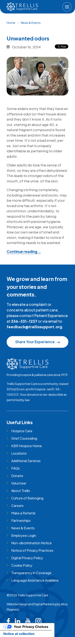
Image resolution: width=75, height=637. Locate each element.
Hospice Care (21, 431)
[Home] (22, 7)
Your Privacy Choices (31, 627)
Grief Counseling (24, 438)
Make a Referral (23, 513)
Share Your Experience (35, 341)
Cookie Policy (21, 565)
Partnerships (21, 520)
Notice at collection (19, 634)
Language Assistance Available (35, 580)
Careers (17, 505)
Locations (19, 453)
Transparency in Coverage (31, 573)
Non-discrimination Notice (31, 543)
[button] (67, 6)
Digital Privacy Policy (27, 558)
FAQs (15, 468)
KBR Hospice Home (26, 446)
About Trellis (20, 490)
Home (11, 22)
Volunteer (18, 483)
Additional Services (26, 461)
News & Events (31, 22)
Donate (17, 475)
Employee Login (23, 535)
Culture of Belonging (27, 498)
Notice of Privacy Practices (32, 550)
